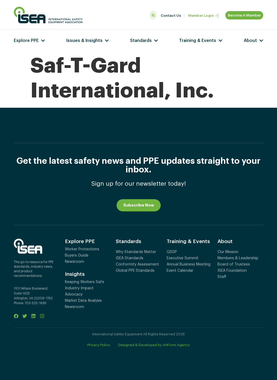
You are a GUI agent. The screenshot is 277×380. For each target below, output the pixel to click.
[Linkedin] (33, 316)
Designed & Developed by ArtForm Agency (154, 345)
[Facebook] (16, 316)
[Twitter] (24, 316)
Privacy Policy (98, 345)
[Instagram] (42, 316)
